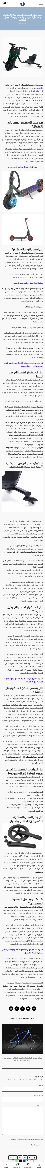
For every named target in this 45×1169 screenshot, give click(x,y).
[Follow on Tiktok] (10, 1157)
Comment (40, 1106)
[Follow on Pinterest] (15, 1157)
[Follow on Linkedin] (20, 1157)
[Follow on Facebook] (34, 1157)
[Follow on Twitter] (29, 1157)
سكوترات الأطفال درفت (33, 283)
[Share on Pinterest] (22, 1008)
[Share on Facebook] (34, 1008)
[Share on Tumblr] (16, 1008)
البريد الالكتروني (38, 1095)
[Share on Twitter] (28, 1008)
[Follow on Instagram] (25, 1157)
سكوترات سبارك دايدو (34, 327)
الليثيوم (7, 711)
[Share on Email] (11, 1008)
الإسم (41, 1085)
